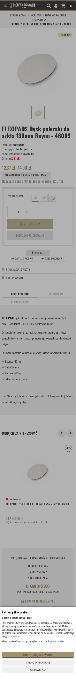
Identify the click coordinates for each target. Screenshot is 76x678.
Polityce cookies (56, 641)
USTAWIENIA (38, 669)
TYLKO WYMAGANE (38, 662)
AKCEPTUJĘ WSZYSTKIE (38, 655)
